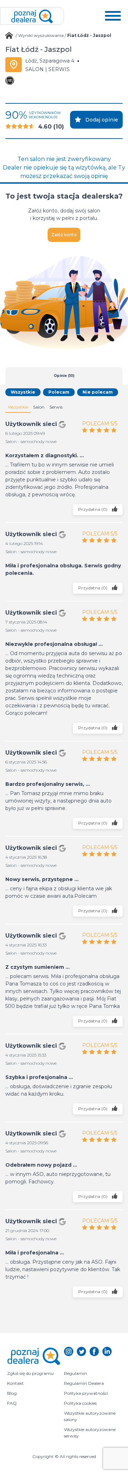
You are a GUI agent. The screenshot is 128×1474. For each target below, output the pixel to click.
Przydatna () (93, 509)
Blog (12, 1393)
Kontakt (15, 1383)
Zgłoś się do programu (30, 1373)
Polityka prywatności (86, 1393)
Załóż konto (64, 234)
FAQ (12, 1403)
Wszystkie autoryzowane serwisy (90, 1432)
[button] (113, 16)
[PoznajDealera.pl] (32, 16)
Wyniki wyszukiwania (41, 35)
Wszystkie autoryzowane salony (90, 1416)
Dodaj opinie (101, 120)
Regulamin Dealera (84, 1383)
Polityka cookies (80, 1403)
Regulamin (75, 1373)
